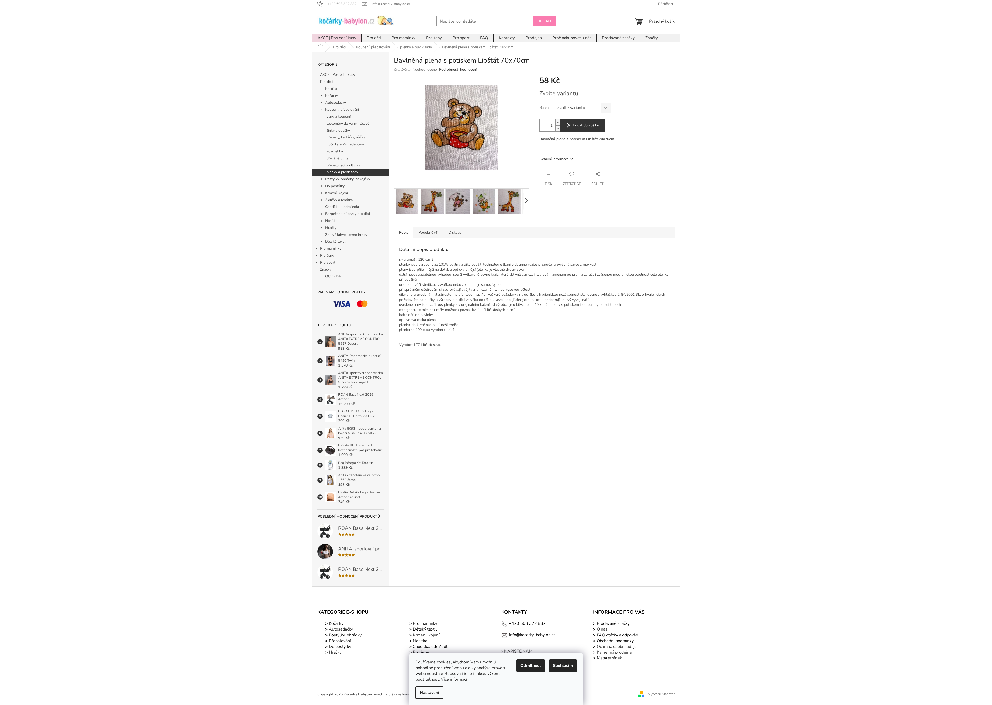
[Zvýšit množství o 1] (557, 122)
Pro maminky (330, 248)
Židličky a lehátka (339, 200)
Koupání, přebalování (342, 109)
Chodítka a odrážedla (342, 206)
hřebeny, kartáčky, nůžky (346, 137)
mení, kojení (426, 635)
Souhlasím (563, 665)
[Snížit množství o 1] (557, 128)
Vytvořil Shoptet (661, 694)
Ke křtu (331, 88)
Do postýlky (335, 186)
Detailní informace (553, 159)
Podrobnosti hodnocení (458, 69)
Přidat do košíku (586, 125)
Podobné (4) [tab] (428, 232)
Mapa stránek (609, 658)
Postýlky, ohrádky (345, 635)
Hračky (330, 227)
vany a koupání (339, 116)
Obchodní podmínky (615, 641)
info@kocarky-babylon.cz (532, 635)
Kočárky (331, 95)
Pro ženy (327, 255)
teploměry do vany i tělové (348, 123)
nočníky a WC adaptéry (345, 144)
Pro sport (327, 262)
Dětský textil (335, 241)
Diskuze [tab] (455, 232)
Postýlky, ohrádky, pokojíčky (347, 179)
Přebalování (340, 641)
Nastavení (429, 692)
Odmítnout (530, 665)
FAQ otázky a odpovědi (617, 635)
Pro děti (326, 81)
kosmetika (335, 151)
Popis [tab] (403, 232)
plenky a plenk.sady (342, 172)
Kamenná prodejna (614, 652)
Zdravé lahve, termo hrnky (346, 234)
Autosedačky (335, 102)
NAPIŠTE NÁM (518, 651)
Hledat (544, 21)
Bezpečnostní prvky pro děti (347, 213)
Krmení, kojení (336, 193)
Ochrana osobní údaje (617, 646)
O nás (602, 629)
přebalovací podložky (343, 165)
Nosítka (331, 220)
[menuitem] (336, 38)
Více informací (454, 679)
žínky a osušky (338, 130)
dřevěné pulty (338, 158)
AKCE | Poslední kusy (337, 74)
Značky (325, 269)
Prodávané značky (613, 623)
